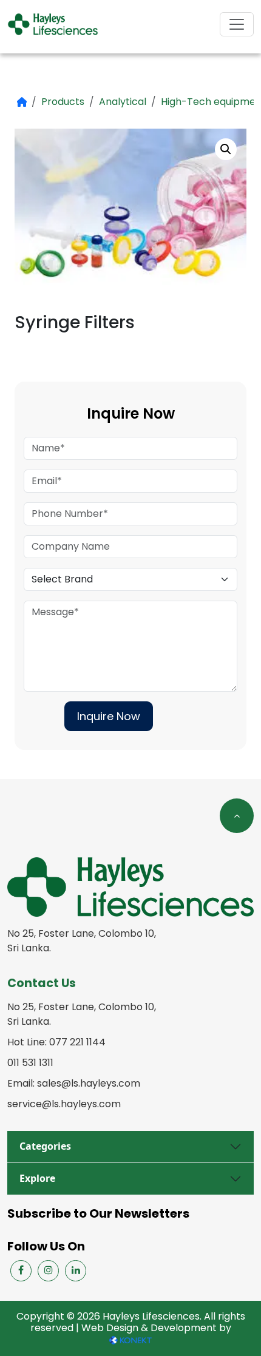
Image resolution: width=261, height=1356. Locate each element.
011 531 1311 (30, 1063)
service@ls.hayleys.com (64, 1104)
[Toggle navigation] (237, 24)
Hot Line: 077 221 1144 (56, 1042)
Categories (45, 1146)
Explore (37, 1178)
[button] (226, 149)
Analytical (122, 102)
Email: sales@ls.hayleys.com (73, 1083)
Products (62, 102)
